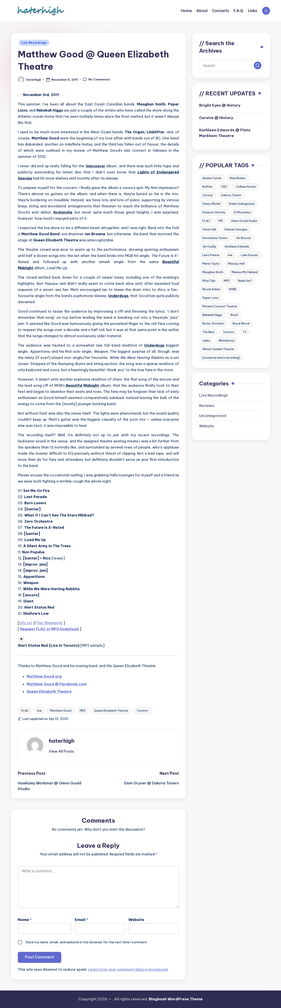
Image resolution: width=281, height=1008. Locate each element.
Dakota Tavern (231, 195)
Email (81, 919)
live (39, 710)
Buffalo (207, 186)
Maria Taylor (211, 263)
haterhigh (61, 740)
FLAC (25, 710)
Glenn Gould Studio (244, 220)
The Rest (208, 331)
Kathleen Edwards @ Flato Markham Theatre (224, 133)
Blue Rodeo (237, 178)
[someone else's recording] (221, 357)
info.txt (25, 623)
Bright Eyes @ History (219, 105)
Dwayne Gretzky (214, 212)
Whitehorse (226, 340)
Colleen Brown (246, 186)
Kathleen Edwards (237, 246)
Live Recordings (34, 42)
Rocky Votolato (213, 323)
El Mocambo (242, 212)
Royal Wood (241, 323)
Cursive (207, 195)
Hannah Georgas (236, 229)
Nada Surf (245, 280)
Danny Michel (211, 203)
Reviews (206, 405)
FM (220, 220)
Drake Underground (241, 203)
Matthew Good (60, 710)
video (206, 340)
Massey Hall (236, 263)
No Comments (99, 79)
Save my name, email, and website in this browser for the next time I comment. (86, 942)
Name (25, 919)
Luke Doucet (249, 254)
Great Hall (209, 229)
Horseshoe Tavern (215, 237)
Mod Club (208, 280)
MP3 (83, 710)
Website (136, 919)
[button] (61, 751)
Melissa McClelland (245, 272)
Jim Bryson (243, 237)
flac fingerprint (49, 623)
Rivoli (234, 314)
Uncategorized (212, 415)
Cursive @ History (216, 117)
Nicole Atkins (211, 289)
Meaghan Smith (212, 272)
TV (245, 331)
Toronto (142, 710)
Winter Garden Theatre (218, 349)
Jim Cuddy (209, 246)
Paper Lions (210, 297)
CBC (224, 186)
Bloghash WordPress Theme (176, 999)
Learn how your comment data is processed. (128, 969)
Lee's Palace (211, 254)
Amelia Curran (212, 178)
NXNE (233, 289)
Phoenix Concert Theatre (219, 306)
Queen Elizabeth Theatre (111, 710)
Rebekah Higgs (212, 314)
